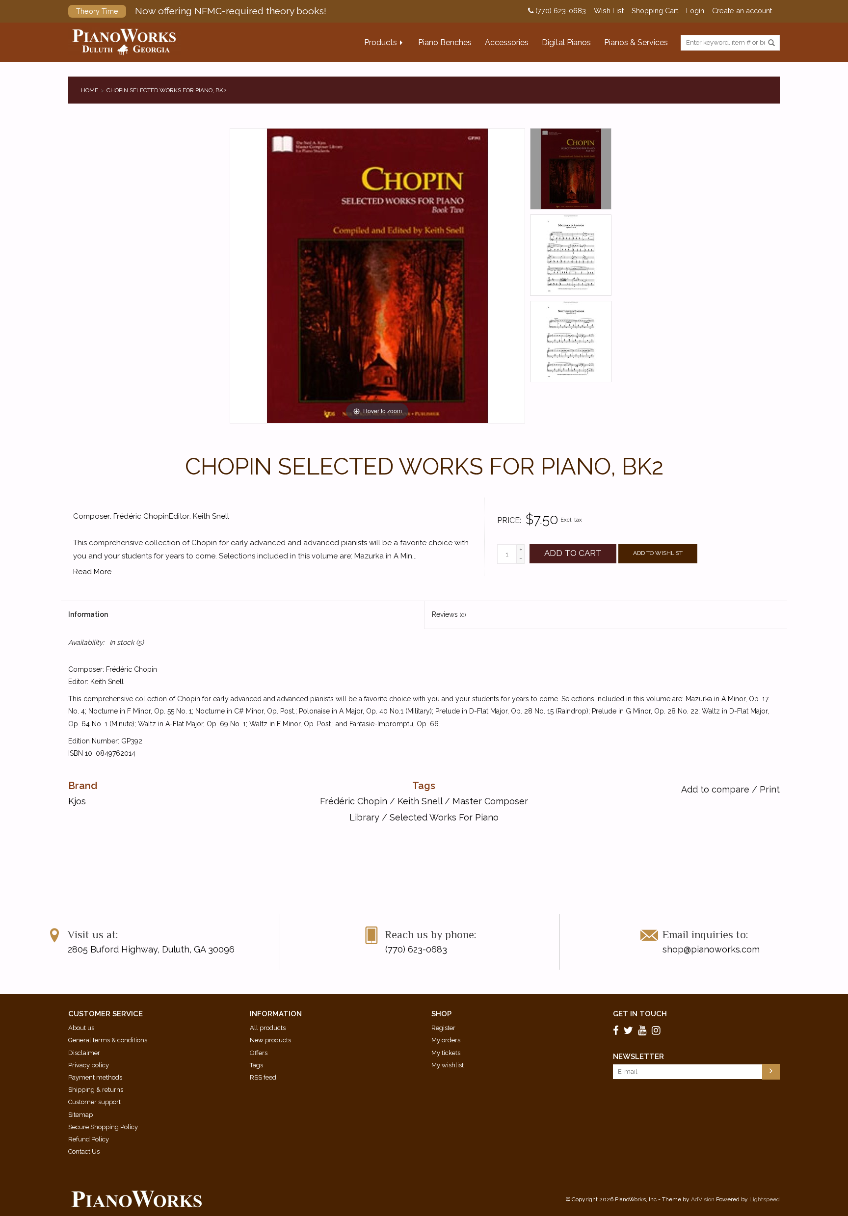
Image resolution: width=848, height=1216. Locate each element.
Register (443, 1027)
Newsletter (638, 1056)
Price (508, 520)
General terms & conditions (107, 1040)
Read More (92, 571)
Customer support (94, 1102)
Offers (258, 1053)
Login (695, 11)
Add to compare (716, 789)
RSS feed (263, 1077)
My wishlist (447, 1065)
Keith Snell (420, 801)
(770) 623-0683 (559, 11)
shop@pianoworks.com (711, 949)
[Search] (771, 43)
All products (268, 1027)
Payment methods (95, 1077)
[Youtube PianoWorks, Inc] (644, 1030)
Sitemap (80, 1114)
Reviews (449, 614)
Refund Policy (88, 1139)
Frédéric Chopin (353, 801)
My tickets (445, 1053)
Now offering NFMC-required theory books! (201, 10)
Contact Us (84, 1151)
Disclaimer (84, 1053)
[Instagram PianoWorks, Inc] (657, 1030)
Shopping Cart (655, 11)
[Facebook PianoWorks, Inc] (617, 1030)
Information (88, 614)
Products (380, 42)
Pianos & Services (636, 42)
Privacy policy (88, 1065)
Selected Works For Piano (444, 817)
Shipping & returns (95, 1089)
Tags (256, 1065)
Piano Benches (445, 42)
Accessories (507, 42)
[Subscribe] (771, 1072)
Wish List (609, 11)
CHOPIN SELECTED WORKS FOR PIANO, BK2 (166, 90)
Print (770, 789)
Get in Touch (640, 1013)
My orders (445, 1040)
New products (270, 1040)
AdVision (703, 1199)
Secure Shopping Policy (103, 1127)
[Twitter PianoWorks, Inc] (630, 1030)
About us (81, 1027)
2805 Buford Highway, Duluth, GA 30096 (151, 949)
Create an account (742, 11)
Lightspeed (764, 1199)
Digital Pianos (566, 42)
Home (89, 90)
